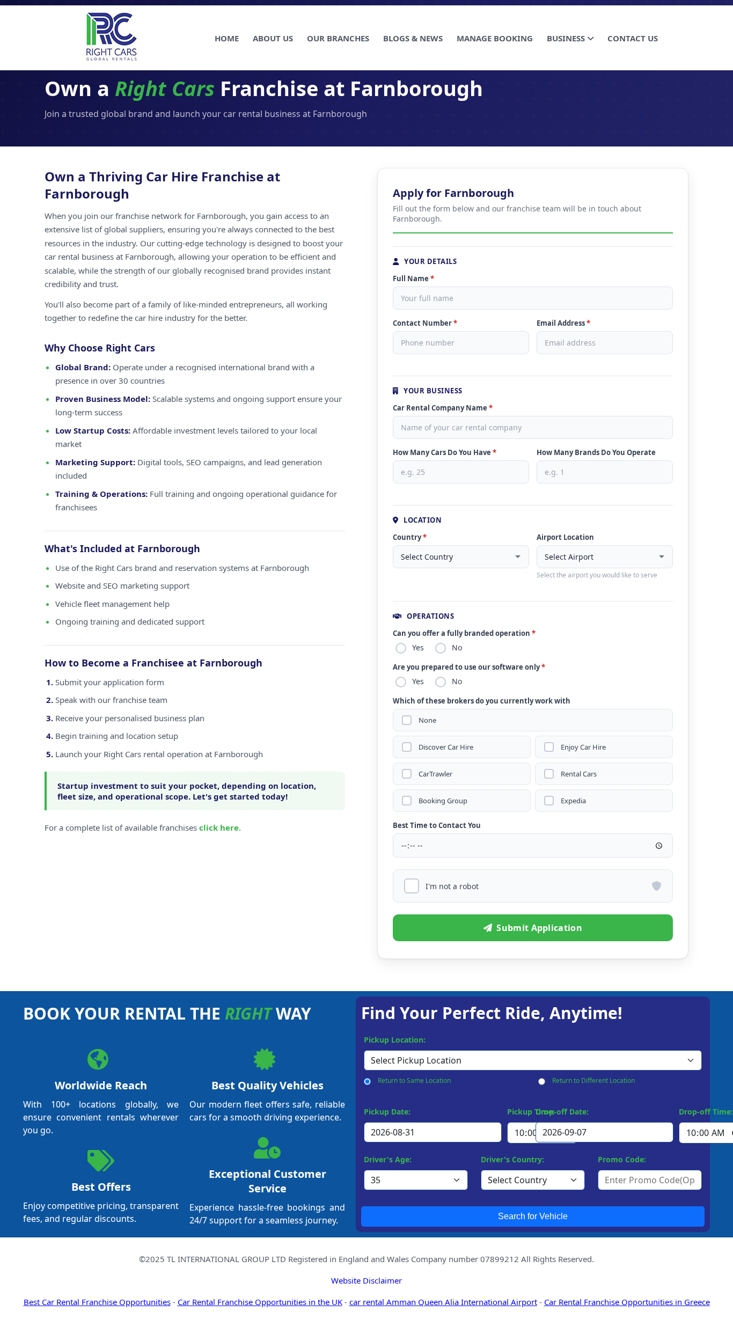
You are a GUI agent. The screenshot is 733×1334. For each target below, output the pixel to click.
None (427, 720)
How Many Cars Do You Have (444, 452)
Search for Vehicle (533, 1216)
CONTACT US (632, 38)
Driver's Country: (512, 1159)
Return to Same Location (414, 1080)
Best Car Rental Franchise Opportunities (97, 1301)
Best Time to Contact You (437, 825)
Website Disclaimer (366, 1280)
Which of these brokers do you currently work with (481, 701)
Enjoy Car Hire (583, 747)
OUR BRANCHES (338, 38)
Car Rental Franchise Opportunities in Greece (627, 1301)
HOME (227, 38)
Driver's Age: (388, 1159)
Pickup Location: (395, 1040)
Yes (418, 647)
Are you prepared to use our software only (469, 667)
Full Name (413, 278)
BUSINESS (566, 38)
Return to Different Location (593, 1080)
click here (219, 827)
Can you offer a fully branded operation (464, 633)
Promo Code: (622, 1159)
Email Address (563, 323)
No (457, 647)
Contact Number (425, 323)
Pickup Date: (387, 1111)
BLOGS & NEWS (413, 38)
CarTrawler (435, 774)
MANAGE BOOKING (495, 38)
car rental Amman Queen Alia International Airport (443, 1301)
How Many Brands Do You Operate (596, 452)
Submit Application (539, 928)
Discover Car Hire (446, 747)
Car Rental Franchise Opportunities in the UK (260, 1301)
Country (410, 537)
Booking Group (443, 800)
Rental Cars (579, 774)
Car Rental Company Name (443, 408)
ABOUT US (273, 38)
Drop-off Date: (562, 1111)
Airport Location (565, 537)
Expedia (573, 800)
